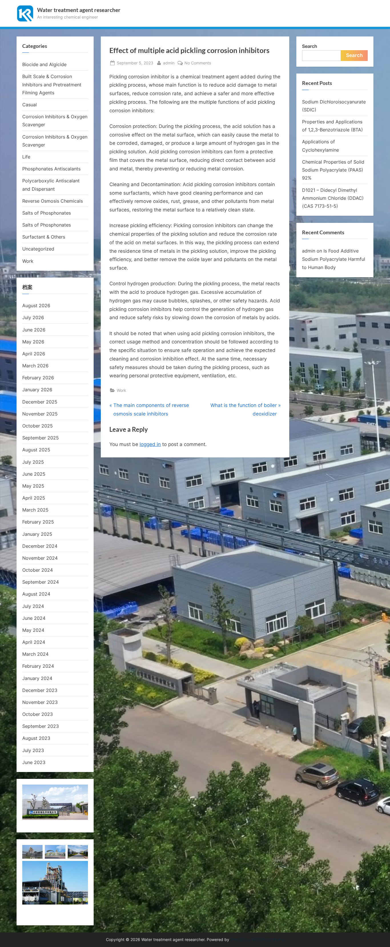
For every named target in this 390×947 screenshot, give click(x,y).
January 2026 (37, 389)
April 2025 (33, 498)
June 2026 (33, 330)
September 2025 (40, 438)
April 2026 (33, 354)
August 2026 (36, 305)
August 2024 (36, 594)
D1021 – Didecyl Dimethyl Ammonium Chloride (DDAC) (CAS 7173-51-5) (333, 198)
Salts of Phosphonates (46, 213)
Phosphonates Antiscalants (51, 169)
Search (309, 46)
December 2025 (39, 402)
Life (26, 157)
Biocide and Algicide (44, 64)
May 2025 (33, 486)
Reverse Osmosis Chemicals (52, 201)
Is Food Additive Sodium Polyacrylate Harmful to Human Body (333, 259)
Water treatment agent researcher (78, 10)
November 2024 (40, 558)
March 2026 (35, 365)
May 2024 (33, 630)
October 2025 (37, 426)
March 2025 (35, 510)
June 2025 (33, 474)
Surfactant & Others (43, 237)
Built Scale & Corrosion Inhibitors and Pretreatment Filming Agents (51, 84)
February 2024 (38, 666)
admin (168, 62)
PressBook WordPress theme (257, 939)
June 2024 (33, 618)
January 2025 (37, 534)
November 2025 (40, 414)
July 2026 (33, 317)
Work (121, 390)
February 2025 (38, 522)
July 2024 (33, 606)
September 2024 (40, 582)
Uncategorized (38, 249)
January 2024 (37, 678)
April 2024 (33, 642)
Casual (29, 104)
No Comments (197, 63)
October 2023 (37, 714)
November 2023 (40, 702)
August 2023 (36, 738)
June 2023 (33, 762)
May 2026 (33, 342)
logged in (150, 444)
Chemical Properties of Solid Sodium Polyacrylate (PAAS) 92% (333, 170)
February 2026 (38, 377)
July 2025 (33, 462)
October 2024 (37, 570)
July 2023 (33, 750)
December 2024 (39, 546)
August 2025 (36, 450)
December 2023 (39, 690)
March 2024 (35, 654)
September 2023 (40, 726)
